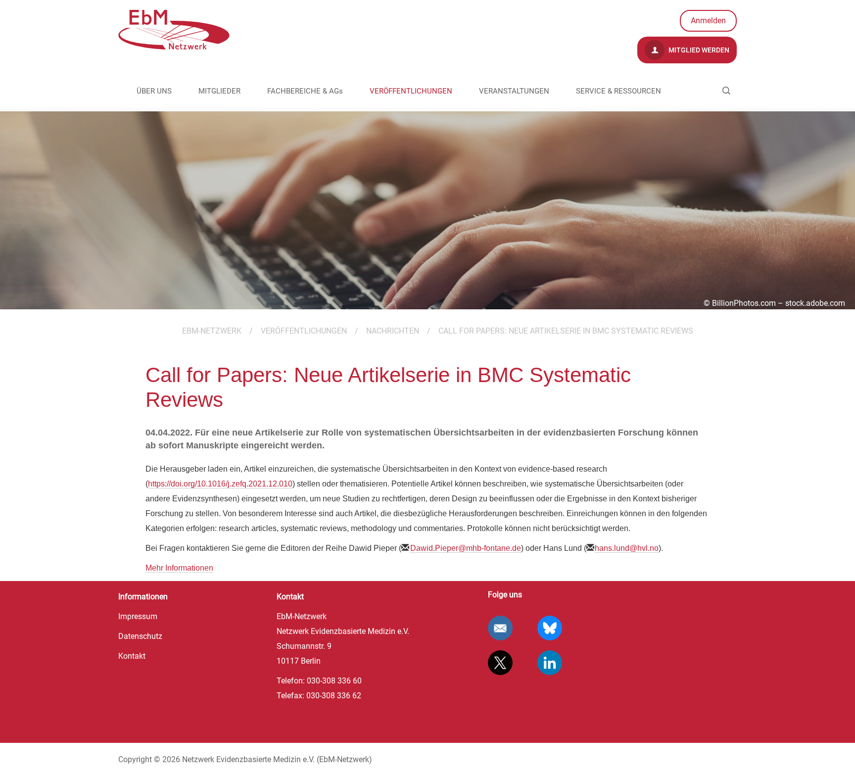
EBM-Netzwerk (211, 331)
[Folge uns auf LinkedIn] (549, 662)
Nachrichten (392, 331)
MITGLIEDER (219, 91)
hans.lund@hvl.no (627, 548)
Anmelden (708, 20)
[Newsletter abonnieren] (500, 628)
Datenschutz (140, 636)
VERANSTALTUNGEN (514, 91)
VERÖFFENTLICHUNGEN (411, 91)
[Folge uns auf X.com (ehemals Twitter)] (500, 662)
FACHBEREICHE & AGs (305, 91)
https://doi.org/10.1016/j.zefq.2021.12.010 (220, 484)
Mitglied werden (698, 50)
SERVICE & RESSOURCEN (618, 91)
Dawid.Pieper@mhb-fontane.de (465, 548)
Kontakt (131, 656)
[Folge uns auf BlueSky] (549, 628)
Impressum (137, 616)
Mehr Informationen (179, 568)
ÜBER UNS (154, 91)
